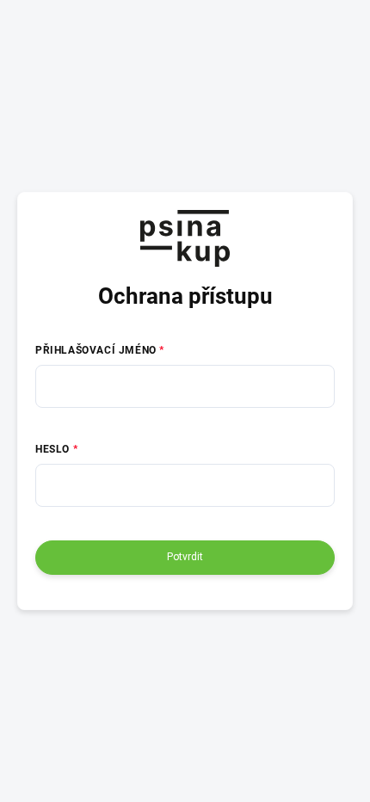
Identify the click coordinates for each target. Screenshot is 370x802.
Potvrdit (185, 557)
